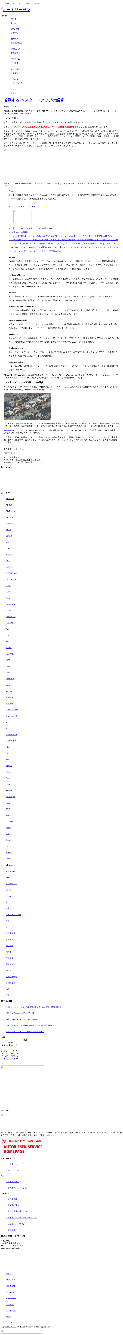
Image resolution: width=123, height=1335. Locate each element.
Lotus (8, 685)
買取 (8, 995)
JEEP (8, 660)
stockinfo (9, 822)
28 (12, 1059)
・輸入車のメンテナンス (16, 1188)
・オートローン (12, 1182)
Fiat (7, 629)
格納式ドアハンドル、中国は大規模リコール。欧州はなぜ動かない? (35, 1007)
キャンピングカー (13, 915)
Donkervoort (10, 617)
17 (2, 1056)
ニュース (9, 927)
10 (2, 1054)
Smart (8, 815)
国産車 (9, 952)
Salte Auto (8, 430)
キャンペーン (11, 921)
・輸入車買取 (11, 1199)
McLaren (9, 704)
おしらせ (9, 902)
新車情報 (9, 964)
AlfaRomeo (10, 511)
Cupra (8, 592)
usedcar (9, 853)
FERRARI (10, 623)
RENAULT (10, 790)
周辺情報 (9, 946)
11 (5, 1054)
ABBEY (9, 505)
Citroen (8, 586)
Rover (8, 803)
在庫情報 (9, 958)
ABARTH (10, 499)
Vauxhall (9, 859)
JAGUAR (10, 654)
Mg (7, 722)
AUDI (8, 530)
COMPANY (10, 1292)
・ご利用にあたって (14, 1164)
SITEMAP (10, 1305)
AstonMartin (10, 523)
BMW (8, 548)
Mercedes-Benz (12, 710)
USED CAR (10, 1286)
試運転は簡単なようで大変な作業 (20, 1013)
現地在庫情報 (11, 977)
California (9, 567)
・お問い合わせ (12, 1170)
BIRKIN (9, 536)
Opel (7, 753)
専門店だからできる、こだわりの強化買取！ (25, 1032)
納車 (8, 989)
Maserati (9, 691)
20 (9, 1056)
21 (12, 1056)
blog (7, 542)
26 (7, 1059)
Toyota (8, 840)
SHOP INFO (11, 1298)
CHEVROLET (12, 579)
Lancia (8, 672)
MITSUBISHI (11, 735)
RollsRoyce (10, 797)
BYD (8, 561)
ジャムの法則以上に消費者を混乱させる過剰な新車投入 (30, 1025)
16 (17, 1054)
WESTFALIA (11, 884)
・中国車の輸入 (12, 1205)
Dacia (8, 598)
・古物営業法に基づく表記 (17, 1211)
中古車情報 (10, 933)
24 (2, 1059)
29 (14, 1059)
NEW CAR (10, 1280)
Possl (8, 784)
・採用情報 (10, 1230)
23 (17, 1056)
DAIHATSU (11, 604)
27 (9, 1059)
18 (5, 1056)
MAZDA (9, 697)
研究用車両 (10, 983)
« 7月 (3, 1064)
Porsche (9, 778)
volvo (8, 877)
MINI (8, 728)
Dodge (8, 610)
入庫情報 (9, 939)
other (8, 759)
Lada (8, 666)
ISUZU (9, 648)
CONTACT (10, 1311)
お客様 (9, 908)
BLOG (8, 1317)
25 (5, 1059)
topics (8, 834)
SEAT (8, 809)
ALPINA (9, 517)
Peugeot (9, 766)
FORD (8, 635)
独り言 (9, 971)
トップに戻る (6, 1323)
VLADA (9, 865)
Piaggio (9, 772)
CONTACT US (19, 4)
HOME (9, 1274)
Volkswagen (10, 871)
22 (14, 1056)
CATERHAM (11, 573)
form (7, 641)
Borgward (9, 555)
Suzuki (8, 828)
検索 (3, 1037)
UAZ (8, 846)
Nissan (8, 747)
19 (7, 1056)
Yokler (8, 890)
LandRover (10, 679)
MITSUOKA (11, 741)
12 (7, 1054)
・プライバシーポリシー (16, 1224)
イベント (9, 896)
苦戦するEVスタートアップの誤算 (34, 100)
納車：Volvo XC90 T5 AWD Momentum (22, 1019)
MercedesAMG (12, 716)
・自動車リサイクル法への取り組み (21, 1218)
